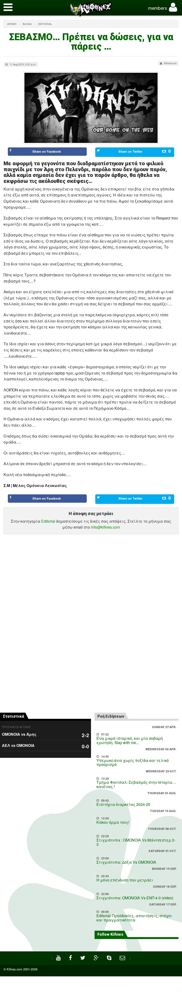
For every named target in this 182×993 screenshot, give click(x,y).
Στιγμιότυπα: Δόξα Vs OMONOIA (126, 862)
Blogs (27, 24)
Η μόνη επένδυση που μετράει (124, 880)
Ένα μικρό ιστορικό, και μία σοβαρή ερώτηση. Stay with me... (129, 740)
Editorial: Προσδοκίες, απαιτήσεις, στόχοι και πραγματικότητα (134, 918)
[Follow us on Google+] (96, 957)
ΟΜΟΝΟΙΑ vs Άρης (19, 734)
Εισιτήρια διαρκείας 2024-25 (123, 804)
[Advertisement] (91, 557)
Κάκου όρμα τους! (112, 822)
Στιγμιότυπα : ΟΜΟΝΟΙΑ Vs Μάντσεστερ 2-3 (135, 842)
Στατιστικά (13, 716)
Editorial (45, 24)
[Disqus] (91, 642)
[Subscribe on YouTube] (59, 957)
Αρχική (11, 24)
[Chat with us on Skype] (109, 957)
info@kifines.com (105, 527)
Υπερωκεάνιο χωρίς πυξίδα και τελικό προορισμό (132, 762)
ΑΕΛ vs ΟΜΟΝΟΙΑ (18, 745)
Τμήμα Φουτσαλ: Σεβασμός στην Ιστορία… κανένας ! (136, 784)
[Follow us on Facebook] (71, 957)
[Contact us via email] (123, 957)
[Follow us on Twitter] (83, 957)
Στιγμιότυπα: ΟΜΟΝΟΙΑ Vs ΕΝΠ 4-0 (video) (134, 898)
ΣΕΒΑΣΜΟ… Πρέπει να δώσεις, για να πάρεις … (91, 41)
